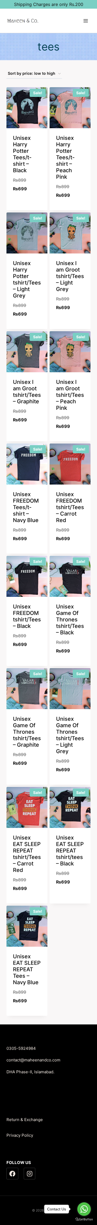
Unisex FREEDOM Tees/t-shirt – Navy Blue (26, 507)
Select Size (27, 202)
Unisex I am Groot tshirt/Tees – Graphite (27, 392)
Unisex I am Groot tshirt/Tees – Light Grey (70, 276)
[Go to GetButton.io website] (84, 1219)
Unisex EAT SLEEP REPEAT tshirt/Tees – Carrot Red (27, 853)
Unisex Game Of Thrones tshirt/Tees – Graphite (27, 732)
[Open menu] (86, 20)
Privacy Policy (19, 1135)
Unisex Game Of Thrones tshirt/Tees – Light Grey (70, 735)
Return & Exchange (24, 1119)
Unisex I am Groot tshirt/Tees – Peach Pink (70, 395)
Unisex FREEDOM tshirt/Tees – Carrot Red (70, 507)
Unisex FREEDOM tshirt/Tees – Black (27, 616)
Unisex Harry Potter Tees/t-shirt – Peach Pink (65, 157)
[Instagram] (30, 1174)
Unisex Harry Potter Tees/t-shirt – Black (22, 154)
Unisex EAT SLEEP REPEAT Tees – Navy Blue (27, 969)
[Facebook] (12, 1174)
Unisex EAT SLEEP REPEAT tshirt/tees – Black (70, 850)
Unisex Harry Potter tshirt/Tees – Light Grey (27, 279)
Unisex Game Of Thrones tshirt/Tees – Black (70, 619)
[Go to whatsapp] (84, 1209)
